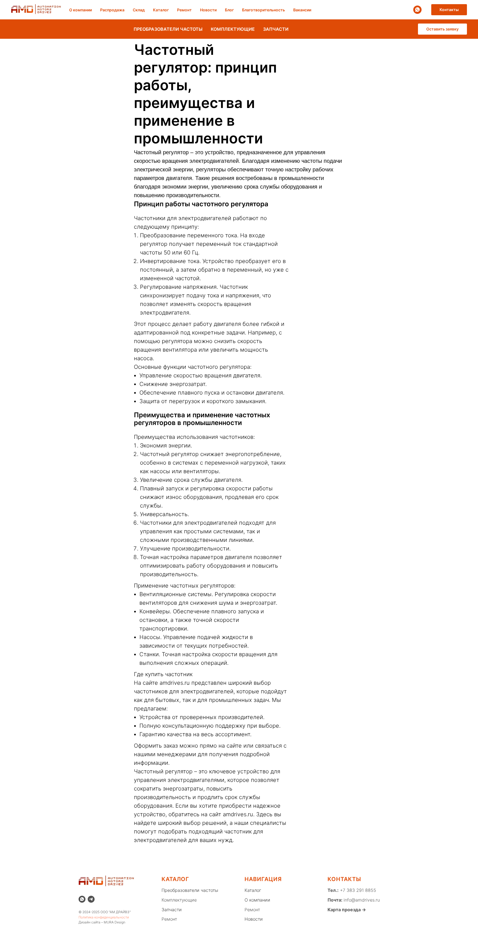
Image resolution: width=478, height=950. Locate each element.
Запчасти (172, 909)
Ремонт (184, 9)
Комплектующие (179, 900)
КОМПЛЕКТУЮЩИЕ (233, 29)
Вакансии (302, 9)
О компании (80, 9)
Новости (208, 9)
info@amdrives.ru (362, 900)
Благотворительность (263, 9)
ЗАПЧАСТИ (276, 29)
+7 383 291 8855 (357, 890)
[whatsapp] (417, 10)
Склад (139, 9)
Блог (229, 9)
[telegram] (91, 899)
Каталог (161, 9)
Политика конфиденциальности (104, 917)
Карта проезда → (347, 909)
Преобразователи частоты (190, 890)
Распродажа (112, 9)
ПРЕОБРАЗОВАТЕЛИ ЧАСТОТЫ (168, 29)
